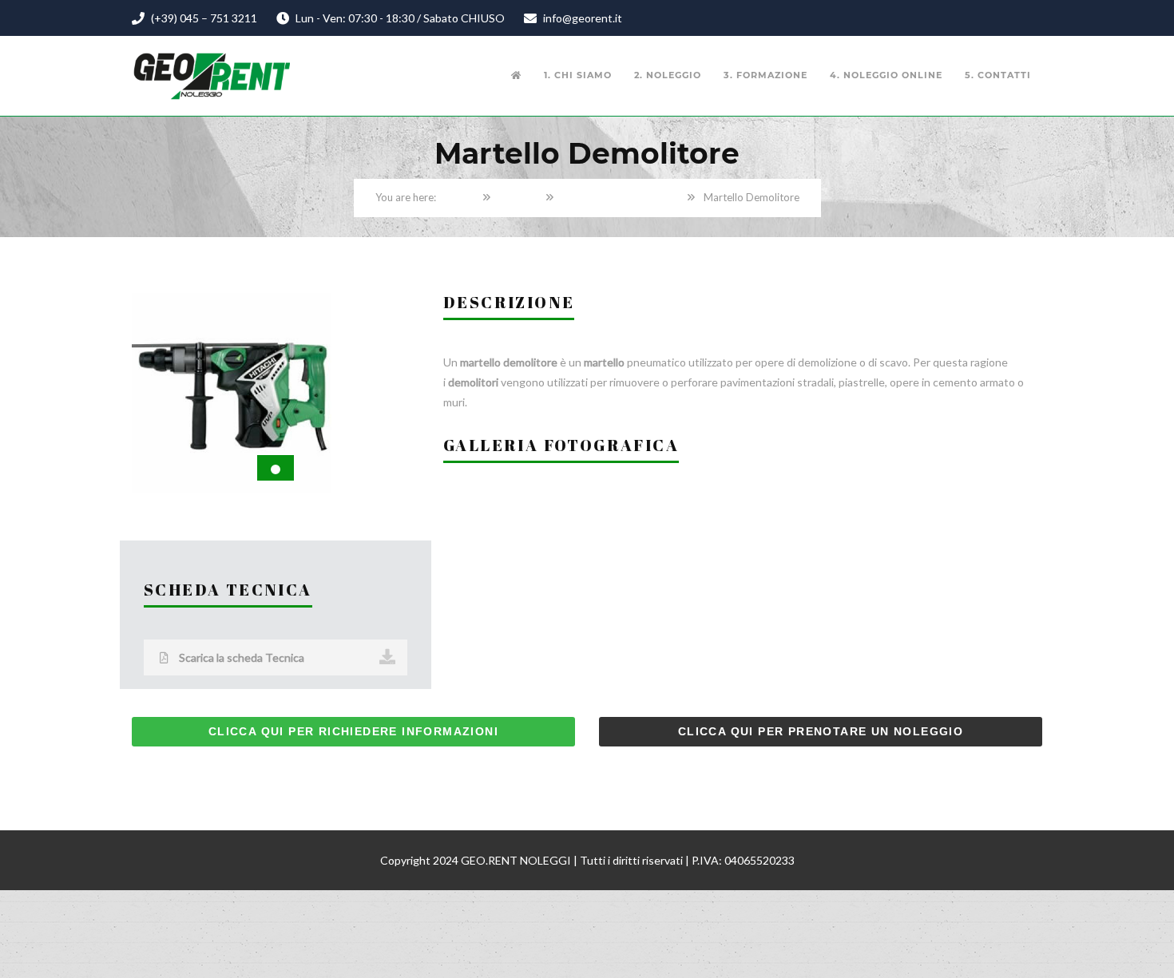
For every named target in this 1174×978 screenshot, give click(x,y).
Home (460, 197)
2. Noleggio (667, 75)
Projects (518, 197)
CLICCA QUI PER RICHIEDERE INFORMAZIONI (353, 731)
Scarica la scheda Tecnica (240, 657)
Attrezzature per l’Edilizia (620, 197)
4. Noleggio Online (886, 75)
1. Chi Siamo (578, 75)
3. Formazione (765, 75)
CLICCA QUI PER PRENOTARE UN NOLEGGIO (820, 731)
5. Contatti (998, 75)
